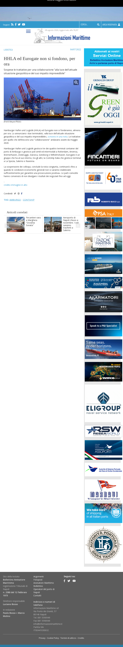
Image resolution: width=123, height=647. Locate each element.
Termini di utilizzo (68, 638)
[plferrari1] (103, 325)
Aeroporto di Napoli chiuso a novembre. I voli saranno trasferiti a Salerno (71, 224)
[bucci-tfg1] (103, 199)
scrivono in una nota (58, 136)
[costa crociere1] (103, 263)
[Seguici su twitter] (19, 24)
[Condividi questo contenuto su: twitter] (15, 193)
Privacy (42, 638)
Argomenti (38, 576)
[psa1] (103, 218)
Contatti (37, 595)
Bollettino (38, 586)
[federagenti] (103, 512)
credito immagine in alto (15, 184)
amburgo (15, 199)
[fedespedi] (103, 282)
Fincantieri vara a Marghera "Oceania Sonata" (33, 221)
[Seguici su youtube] (23, 24)
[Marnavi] (103, 489)
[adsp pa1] (103, 469)
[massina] (103, 348)
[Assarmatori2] (103, 301)
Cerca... (84, 24)
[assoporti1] (103, 449)
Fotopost (37, 579)
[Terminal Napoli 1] (103, 241)
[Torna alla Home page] (61, 35)
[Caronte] (103, 178)
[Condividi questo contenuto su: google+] (19, 193)
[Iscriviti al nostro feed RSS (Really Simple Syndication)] (12, 24)
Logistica (8, 49)
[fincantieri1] (103, 146)
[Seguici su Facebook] (15, 24)
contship (28, 199)
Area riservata (109, 24)
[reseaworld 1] (103, 430)
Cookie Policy (53, 638)
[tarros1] (103, 371)
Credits (81, 638)
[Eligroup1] (103, 403)
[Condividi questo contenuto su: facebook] (21, 193)
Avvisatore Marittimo (43, 582)
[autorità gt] (103, 544)
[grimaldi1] (103, 98)
